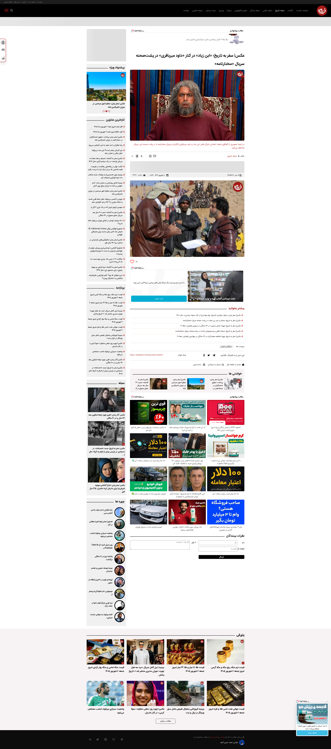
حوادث (186, 10)
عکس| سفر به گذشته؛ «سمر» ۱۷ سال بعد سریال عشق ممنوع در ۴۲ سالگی (108, 105)
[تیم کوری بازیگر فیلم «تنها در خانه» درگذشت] (119, 605)
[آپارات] (105, 740)
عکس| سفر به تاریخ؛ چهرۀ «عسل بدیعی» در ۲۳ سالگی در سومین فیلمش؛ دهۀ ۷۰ (210, 325)
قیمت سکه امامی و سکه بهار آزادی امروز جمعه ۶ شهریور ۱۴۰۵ (105, 320)
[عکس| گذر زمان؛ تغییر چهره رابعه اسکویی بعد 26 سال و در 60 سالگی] (106, 400)
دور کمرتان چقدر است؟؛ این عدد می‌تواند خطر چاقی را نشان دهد (107, 152)
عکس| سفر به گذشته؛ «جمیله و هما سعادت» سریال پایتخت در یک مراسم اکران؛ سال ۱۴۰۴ (105, 160)
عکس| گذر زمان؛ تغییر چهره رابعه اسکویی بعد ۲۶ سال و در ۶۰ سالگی (105, 361)
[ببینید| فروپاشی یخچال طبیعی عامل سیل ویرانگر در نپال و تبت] (185, 693)
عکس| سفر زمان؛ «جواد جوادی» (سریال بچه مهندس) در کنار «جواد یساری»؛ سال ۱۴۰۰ (208, 315)
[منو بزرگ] (6, 11)
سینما (229, 10)
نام (243, 542)
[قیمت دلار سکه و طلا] (3, 43)
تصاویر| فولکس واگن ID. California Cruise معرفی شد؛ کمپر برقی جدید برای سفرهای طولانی (105, 231)
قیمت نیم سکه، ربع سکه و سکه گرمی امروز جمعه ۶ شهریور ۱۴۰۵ (106, 296)
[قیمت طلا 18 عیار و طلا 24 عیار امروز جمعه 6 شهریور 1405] (185, 651)
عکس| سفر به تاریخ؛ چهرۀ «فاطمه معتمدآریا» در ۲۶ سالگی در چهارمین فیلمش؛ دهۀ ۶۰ (209, 336)
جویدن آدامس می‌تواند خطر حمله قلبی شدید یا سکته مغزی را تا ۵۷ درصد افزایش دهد (105, 201)
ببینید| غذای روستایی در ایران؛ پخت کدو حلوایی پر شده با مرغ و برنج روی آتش (107, 184)
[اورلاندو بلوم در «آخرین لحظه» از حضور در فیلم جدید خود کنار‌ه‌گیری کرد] (119, 582)
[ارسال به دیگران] (154, 157)
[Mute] (193, 299)
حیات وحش (211, 10)
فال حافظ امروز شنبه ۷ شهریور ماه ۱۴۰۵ (107, 131)
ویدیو (221, 10)
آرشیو (24, 2)
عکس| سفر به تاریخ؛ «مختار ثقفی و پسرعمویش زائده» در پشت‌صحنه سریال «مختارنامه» (208, 331)
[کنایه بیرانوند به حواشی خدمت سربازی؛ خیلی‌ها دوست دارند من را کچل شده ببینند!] (119, 617)
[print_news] (150, 157)
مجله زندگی (255, 10)
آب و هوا (17, 2)
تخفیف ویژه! (312, 732)
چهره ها (120, 501)
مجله (121, 383)
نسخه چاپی (197, 364)
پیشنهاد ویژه (117, 67)
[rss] (90, 740)
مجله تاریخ (279, 10)
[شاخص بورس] (3, 58)
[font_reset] (137, 156)
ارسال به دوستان (214, 364)
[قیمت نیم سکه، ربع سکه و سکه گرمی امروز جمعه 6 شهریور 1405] (225, 651)
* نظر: (193, 542)
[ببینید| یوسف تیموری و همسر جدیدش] (119, 570)
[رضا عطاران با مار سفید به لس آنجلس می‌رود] (119, 512)
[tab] (109, 111)
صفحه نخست (302, 10)
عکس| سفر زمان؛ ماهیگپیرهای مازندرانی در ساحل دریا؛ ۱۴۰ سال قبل (106, 241)
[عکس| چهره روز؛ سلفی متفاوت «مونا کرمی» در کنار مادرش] (145, 693)
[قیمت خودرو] (3, 50)
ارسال (221, 557)
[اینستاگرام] (113, 740)
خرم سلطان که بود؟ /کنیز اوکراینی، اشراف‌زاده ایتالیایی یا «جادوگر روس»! (105, 277)
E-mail (241, 549)
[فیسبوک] (204, 356)
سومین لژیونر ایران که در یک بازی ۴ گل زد (106, 207)
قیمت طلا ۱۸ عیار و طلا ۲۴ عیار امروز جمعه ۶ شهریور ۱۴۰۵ (105, 304)
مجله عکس (267, 10)
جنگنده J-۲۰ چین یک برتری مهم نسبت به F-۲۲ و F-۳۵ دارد (106, 261)
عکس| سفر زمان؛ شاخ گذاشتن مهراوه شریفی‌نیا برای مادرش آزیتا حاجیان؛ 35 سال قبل (107, 488)
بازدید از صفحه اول (234, 364)
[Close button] (327, 701)
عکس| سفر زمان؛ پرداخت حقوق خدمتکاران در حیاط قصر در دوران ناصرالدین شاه (216, 387)
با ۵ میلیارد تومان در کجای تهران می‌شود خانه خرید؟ (105, 222)
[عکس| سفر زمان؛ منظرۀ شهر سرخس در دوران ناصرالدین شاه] (196, 383)
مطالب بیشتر (165, 721)
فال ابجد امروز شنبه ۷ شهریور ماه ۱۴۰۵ (108, 126)
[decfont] (132, 156)
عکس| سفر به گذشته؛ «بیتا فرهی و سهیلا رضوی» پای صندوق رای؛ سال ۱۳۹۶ (107, 269)
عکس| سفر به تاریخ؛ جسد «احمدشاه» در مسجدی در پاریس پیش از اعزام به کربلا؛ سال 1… (107, 452)
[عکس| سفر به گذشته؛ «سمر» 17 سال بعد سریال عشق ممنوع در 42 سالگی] (158, 383)
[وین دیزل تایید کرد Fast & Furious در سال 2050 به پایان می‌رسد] (119, 547)
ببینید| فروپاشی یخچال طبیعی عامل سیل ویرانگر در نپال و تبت (106, 337)
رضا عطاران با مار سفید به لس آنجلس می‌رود (105, 145)
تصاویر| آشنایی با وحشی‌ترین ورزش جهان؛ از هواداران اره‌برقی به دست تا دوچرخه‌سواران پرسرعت (105, 251)
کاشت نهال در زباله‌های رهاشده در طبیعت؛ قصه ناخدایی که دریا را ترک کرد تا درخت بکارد (105, 168)
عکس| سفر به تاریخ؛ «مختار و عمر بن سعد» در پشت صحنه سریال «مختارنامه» (212, 320)
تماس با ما (31, 2)
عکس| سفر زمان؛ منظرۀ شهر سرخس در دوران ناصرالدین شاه (178, 384)
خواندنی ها (235, 373)
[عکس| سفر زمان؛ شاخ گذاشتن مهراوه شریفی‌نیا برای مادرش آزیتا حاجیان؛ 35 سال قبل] (106, 470)
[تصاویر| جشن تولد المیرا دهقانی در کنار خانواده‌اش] (119, 524)
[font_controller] (141, 156)
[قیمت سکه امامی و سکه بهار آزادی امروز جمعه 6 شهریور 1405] (105, 651)
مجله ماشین (197, 10)
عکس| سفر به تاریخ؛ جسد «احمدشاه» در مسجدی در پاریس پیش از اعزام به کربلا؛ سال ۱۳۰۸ (105, 370)
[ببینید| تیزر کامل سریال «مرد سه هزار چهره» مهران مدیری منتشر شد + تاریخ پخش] (145, 651)
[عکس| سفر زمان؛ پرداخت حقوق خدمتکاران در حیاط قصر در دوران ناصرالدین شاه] (233, 383)
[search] (11, 11)
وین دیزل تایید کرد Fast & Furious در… (102, 546)
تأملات (290, 10)
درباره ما (39, 2)
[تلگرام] (214, 356)
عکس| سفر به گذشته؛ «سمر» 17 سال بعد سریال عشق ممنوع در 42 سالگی (141, 385)
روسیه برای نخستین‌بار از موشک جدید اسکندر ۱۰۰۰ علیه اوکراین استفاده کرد (105, 176)
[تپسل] (132, 268)
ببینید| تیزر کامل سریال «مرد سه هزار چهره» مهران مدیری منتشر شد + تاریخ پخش (106, 312)
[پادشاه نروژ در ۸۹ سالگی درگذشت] (119, 559)
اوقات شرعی (8, 2)
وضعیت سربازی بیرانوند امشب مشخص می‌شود (107, 353)
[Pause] (190, 299)
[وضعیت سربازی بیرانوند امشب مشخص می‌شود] (119, 535)
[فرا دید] (322, 10)
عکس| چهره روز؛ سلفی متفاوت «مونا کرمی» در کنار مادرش (105, 345)
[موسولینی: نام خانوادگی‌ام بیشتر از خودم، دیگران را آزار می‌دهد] (119, 594)
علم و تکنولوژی (241, 10)
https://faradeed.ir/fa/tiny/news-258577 (146, 355)
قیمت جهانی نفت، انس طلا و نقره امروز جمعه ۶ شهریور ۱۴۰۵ (105, 329)
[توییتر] (208, 356)
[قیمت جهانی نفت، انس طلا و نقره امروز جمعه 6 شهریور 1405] (225, 693)
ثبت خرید (159, 299)
